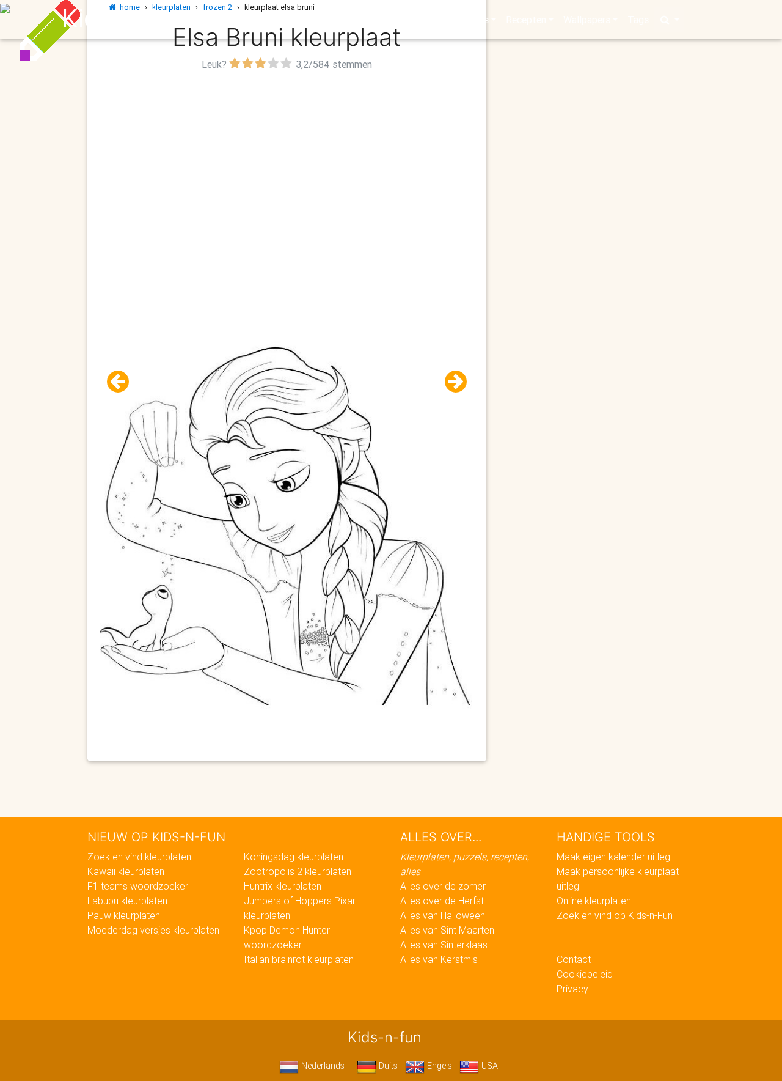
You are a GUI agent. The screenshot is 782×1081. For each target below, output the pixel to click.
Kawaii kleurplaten (125, 871)
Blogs (281, 19)
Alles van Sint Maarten (447, 930)
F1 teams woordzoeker (137, 886)
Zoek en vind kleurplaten (139, 856)
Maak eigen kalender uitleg (613, 856)
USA (488, 1065)
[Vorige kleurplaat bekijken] (123, 382)
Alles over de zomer (443, 886)
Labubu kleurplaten (127, 901)
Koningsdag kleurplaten (293, 856)
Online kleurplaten (594, 901)
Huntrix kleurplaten (282, 886)
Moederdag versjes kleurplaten (153, 930)
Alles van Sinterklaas (444, 945)
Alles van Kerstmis (439, 959)
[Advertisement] (287, 159)
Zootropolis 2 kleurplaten (297, 871)
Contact (574, 959)
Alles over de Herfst (442, 901)
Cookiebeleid (585, 974)
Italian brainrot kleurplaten (299, 959)
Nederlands (322, 1065)
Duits (387, 1065)
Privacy (572, 989)
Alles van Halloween (442, 915)
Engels (438, 1065)
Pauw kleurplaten (123, 915)
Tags (638, 19)
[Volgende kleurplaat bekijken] (451, 382)
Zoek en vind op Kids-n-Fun (615, 915)
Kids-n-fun (123, 18)
